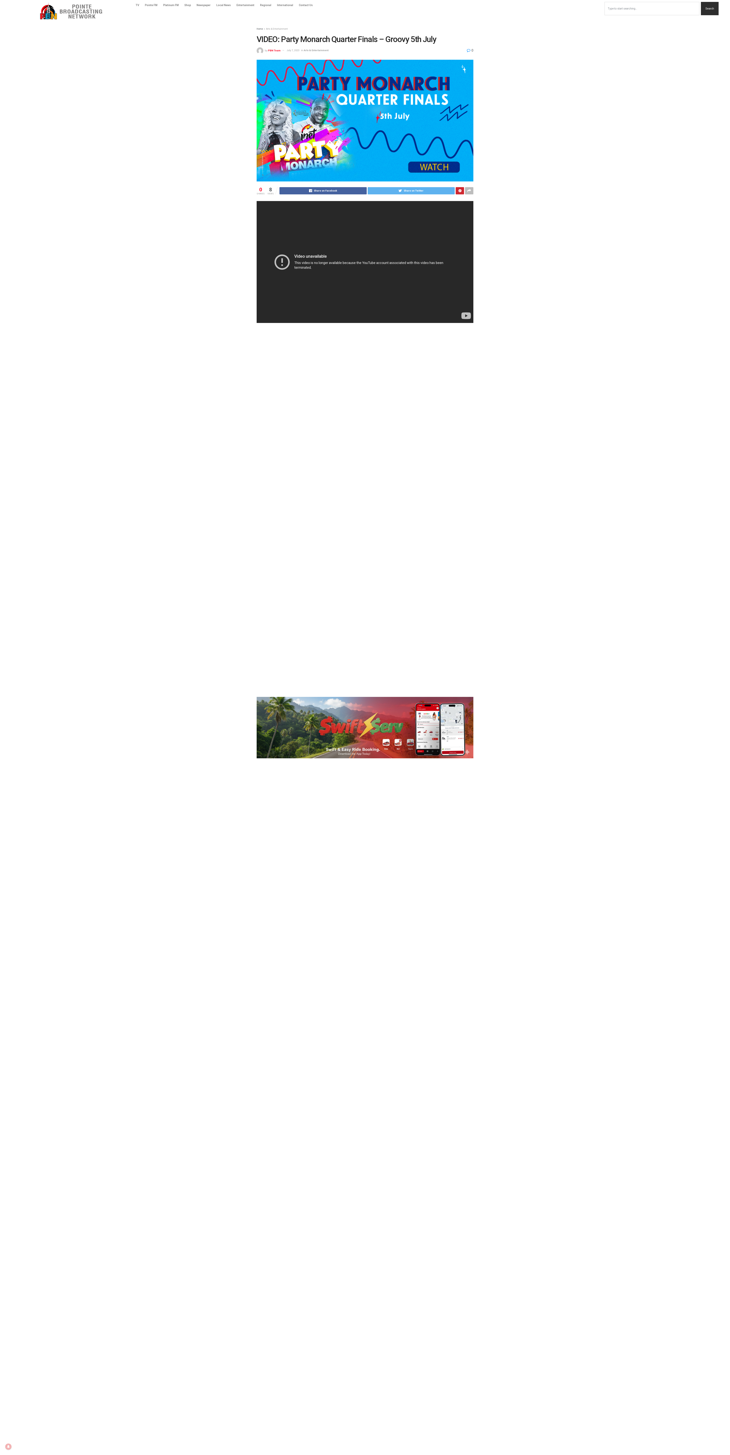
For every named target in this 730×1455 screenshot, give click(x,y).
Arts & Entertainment (277, 29)
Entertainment (245, 5)
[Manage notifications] (8, 1447)
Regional (265, 5)
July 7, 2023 (293, 50)
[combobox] (652, 8)
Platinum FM (171, 5)
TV (137, 5)
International (285, 5)
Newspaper (204, 5)
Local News (223, 5)
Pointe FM (151, 5)
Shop (187, 5)
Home (260, 29)
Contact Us (306, 5)
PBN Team (274, 50)
